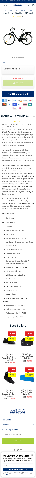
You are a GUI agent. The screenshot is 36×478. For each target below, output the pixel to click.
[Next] (32, 36)
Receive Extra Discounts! (18, 469)
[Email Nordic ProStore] (21, 450)
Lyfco (4, 63)
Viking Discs (26, 354)
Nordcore (9, 354)
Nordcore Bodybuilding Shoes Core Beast (9, 394)
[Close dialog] (32, 455)
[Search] (28, 5)
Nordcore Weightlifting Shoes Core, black (9, 358)
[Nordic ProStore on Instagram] (17, 450)
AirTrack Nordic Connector (26, 393)
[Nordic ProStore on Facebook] (14, 450)
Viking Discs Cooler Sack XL (27, 357)
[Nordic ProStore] (18, 5)
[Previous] (3, 36)
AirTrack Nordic (26, 390)
